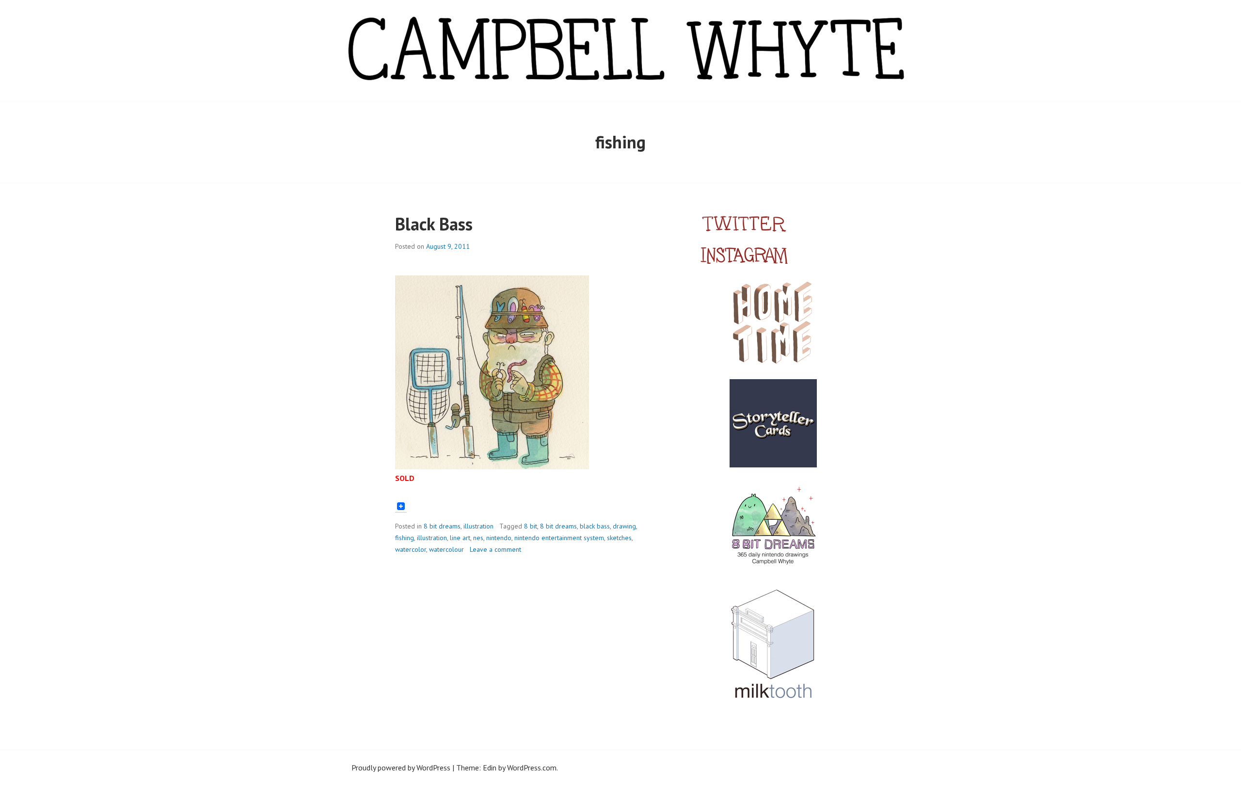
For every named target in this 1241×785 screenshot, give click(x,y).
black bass (595, 526)
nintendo (498, 537)
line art (460, 537)
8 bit (530, 526)
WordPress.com (532, 767)
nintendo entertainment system (559, 537)
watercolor (410, 549)
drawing (624, 526)
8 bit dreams (442, 526)
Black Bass (434, 223)
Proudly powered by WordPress (400, 767)
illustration (478, 526)
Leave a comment (495, 549)
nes (478, 537)
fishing (404, 537)
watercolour (446, 549)
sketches (619, 537)
